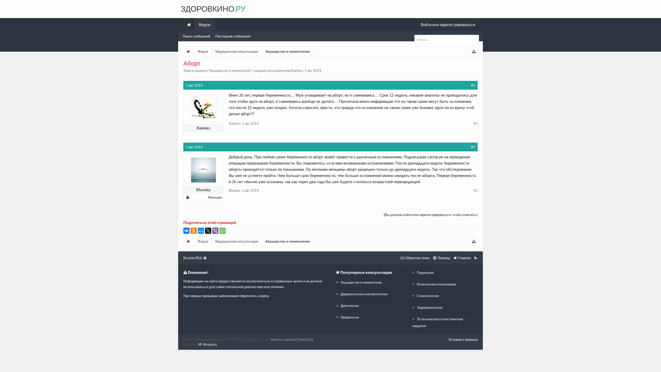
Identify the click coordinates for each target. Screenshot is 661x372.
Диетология (349, 306)
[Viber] (215, 231)
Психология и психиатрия (436, 284)
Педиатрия (425, 272)
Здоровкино (213, 8)
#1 (473, 85)
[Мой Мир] (201, 231)
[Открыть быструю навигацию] (474, 51)
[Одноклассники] (194, 231)
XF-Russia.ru (207, 344)
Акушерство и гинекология (229, 70)
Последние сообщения (233, 36)
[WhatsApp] (222, 231)
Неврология (349, 317)
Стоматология (427, 296)
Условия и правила (463, 339)
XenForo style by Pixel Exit (290, 339)
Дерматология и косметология (364, 294)
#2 (473, 147)
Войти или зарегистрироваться (448, 24)
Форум (204, 24)
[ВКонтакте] (186, 231)
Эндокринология (429, 307)
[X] (208, 231)
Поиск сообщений (196, 36)
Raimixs (297, 70)
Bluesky (203, 189)
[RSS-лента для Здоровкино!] (475, 257)
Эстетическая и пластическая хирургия (437, 322)
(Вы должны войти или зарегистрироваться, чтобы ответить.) (431, 215)
